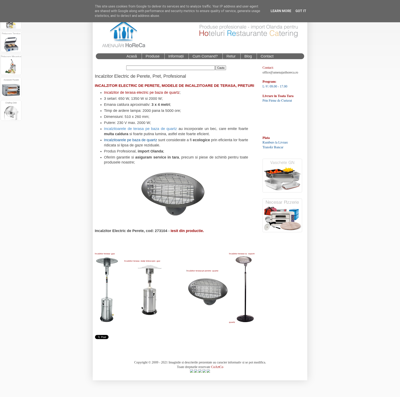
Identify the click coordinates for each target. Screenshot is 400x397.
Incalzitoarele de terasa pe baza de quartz (140, 129)
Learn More (281, 11)
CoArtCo (217, 367)
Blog (248, 56)
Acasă (131, 56)
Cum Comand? (205, 56)
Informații (176, 56)
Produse (153, 56)
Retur (231, 56)
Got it (300, 11)
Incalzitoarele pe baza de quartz (130, 140)
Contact (267, 56)
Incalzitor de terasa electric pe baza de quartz (142, 92)
